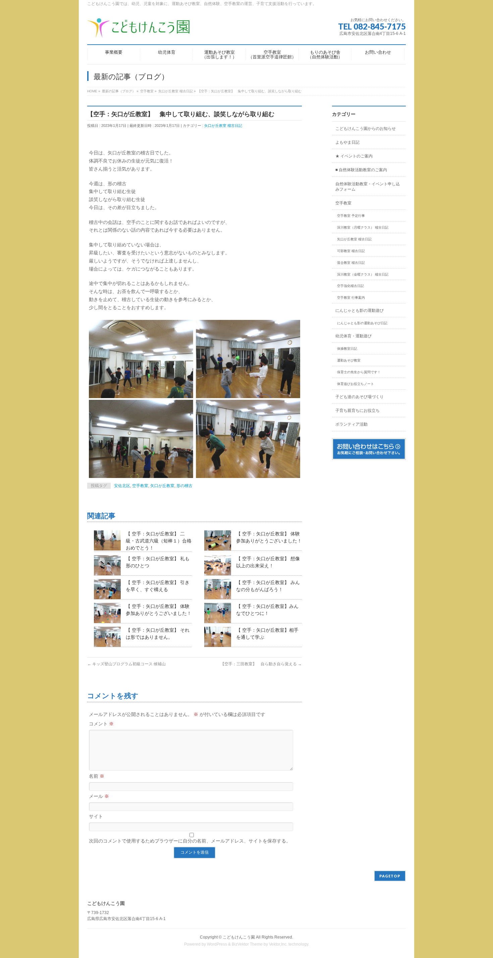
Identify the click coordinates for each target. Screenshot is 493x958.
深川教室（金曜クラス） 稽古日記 (362, 274)
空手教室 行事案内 (351, 297)
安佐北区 (122, 485)
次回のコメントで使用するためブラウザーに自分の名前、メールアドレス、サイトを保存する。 (190, 841)
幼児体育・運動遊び (353, 336)
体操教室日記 (347, 348)
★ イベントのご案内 (354, 156)
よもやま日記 (347, 142)
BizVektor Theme (247, 944)
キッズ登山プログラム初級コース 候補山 (126, 664)
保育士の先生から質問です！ (359, 372)
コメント (101, 723)
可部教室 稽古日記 (351, 251)
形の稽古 (184, 485)
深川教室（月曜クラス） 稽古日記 (362, 227)
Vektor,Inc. (278, 944)
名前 (96, 776)
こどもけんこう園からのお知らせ (365, 128)
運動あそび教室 (349, 360)
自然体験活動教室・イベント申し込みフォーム (367, 187)
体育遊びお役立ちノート (355, 384)
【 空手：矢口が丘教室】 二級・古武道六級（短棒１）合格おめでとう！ (158, 540)
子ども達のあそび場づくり (359, 396)
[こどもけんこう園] (138, 30)
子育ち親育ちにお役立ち (357, 410)
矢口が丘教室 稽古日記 (223, 126)
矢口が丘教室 (162, 485)
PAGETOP (389, 876)
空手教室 (140, 485)
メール (99, 796)
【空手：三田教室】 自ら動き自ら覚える (261, 664)
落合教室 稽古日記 (351, 263)
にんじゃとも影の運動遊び (359, 310)
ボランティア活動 (351, 424)
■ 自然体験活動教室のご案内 (361, 169)
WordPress (217, 944)
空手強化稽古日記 (350, 286)
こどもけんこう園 (239, 937)
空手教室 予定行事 (351, 216)
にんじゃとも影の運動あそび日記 (362, 323)
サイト (96, 816)
